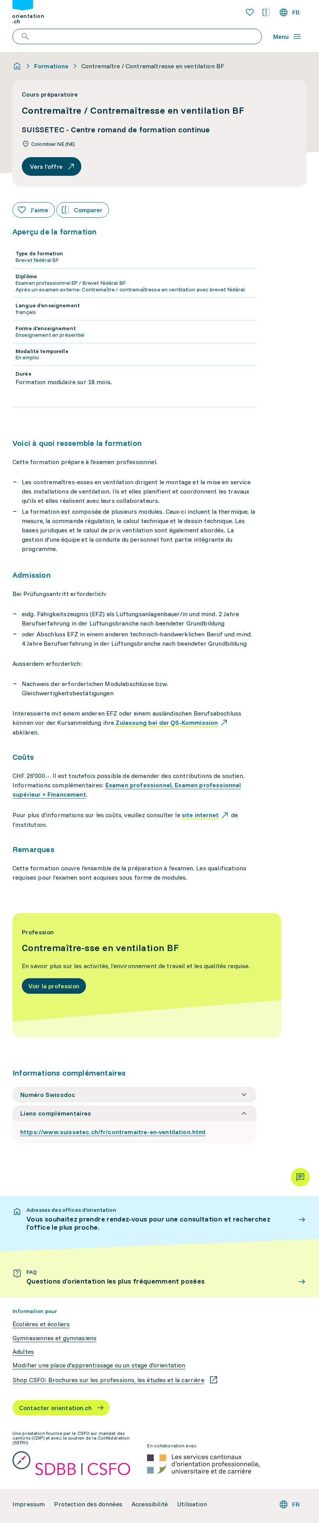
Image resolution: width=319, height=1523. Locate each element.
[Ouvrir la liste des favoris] (250, 12)
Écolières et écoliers (41, 1324)
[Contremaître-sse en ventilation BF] (146, 975)
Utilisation (192, 1504)
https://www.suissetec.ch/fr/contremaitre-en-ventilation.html (113, 1132)
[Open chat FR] (300, 1177)
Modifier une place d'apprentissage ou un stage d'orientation (99, 1365)
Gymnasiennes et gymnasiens (54, 1338)
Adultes (23, 1351)
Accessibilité (149, 1504)
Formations (51, 66)
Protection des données (88, 1504)
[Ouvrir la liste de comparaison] (266, 12)
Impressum (28, 1504)
